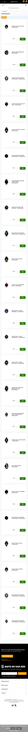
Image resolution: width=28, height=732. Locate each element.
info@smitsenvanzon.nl (6, 660)
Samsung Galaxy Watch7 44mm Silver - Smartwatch (18, 78)
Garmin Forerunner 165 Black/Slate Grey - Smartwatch (17, 388)
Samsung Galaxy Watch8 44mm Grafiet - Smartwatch (18, 181)
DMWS (18, 699)
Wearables (4, 11)
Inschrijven (22, 673)
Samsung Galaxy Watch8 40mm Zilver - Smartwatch (18, 156)
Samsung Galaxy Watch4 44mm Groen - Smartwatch (18, 233)
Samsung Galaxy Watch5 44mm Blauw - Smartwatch (18, 621)
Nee (19, 728)
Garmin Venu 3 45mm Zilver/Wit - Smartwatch (18, 311)
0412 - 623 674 (4, 659)
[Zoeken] (26, 5)
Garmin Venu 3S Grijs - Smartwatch (17, 544)
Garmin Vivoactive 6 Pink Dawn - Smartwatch (18, 285)
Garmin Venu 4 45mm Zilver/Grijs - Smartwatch (18, 363)
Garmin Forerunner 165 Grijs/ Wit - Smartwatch (17, 208)
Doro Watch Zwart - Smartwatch (17, 466)
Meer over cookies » (14, 730)
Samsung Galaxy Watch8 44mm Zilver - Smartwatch (18, 518)
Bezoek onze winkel (7, 656)
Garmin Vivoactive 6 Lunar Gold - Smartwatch (18, 104)
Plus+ (22, 699)
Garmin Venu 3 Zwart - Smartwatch (17, 259)
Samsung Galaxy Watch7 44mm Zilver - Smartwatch (18, 595)
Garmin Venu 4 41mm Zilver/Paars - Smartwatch (18, 337)
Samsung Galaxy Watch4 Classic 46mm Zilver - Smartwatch (18, 414)
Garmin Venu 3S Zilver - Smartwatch (17, 569)
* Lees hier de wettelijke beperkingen (8, 676)
